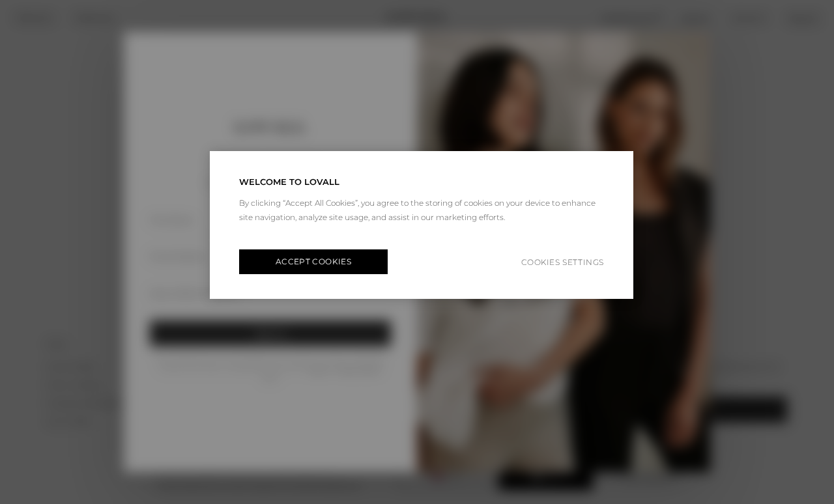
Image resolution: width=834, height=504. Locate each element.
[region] (421, 225)
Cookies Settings (562, 262)
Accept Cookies (313, 261)
